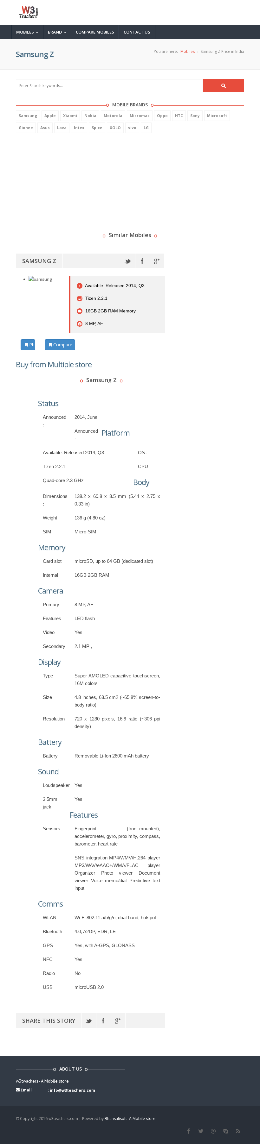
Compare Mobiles (95, 32)
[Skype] (225, 1131)
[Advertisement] (63, 178)
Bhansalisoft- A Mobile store (130, 1118)
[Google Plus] (157, 261)
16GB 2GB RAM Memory (110, 310)
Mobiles (28, 32)
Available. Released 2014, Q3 (114, 285)
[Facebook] (142, 261)
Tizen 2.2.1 (95, 298)
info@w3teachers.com (72, 1090)
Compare (62, 345)
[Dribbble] (213, 1131)
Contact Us (137, 32)
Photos (31, 345)
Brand (58, 32)
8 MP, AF (93, 323)
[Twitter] (128, 261)
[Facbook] (188, 1131)
